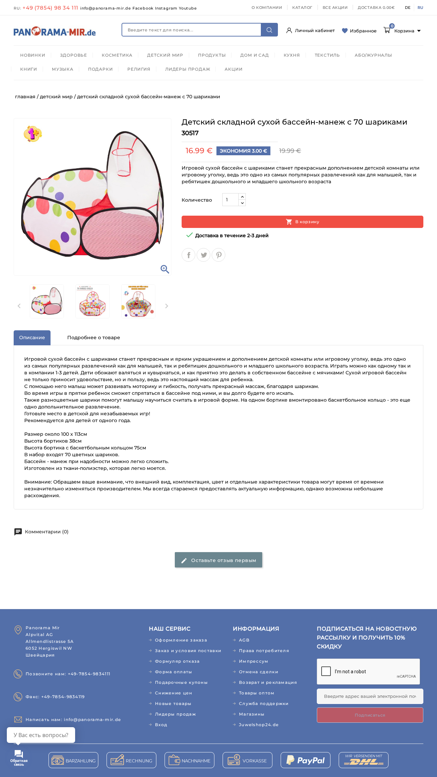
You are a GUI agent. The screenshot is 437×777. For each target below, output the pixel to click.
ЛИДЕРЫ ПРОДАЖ (187, 69)
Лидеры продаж (175, 714)
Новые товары (173, 703)
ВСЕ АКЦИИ (335, 7)
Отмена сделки (258, 671)
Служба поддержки (264, 703)
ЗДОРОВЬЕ (73, 55)
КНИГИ (28, 69)
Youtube (188, 8)
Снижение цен (174, 692)
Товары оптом (257, 692)
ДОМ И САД (254, 55)
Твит (203, 254)
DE (407, 7)
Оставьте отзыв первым (218, 560)
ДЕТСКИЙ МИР (165, 55)
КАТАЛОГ (302, 7)
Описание (32, 337)
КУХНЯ (292, 55)
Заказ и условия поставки (188, 650)
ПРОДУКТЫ (212, 55)
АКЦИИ (233, 69)
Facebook (143, 8)
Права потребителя (264, 650)
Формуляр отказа (177, 661)
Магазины (252, 714)
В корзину (303, 221)
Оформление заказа (181, 640)
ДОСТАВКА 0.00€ (376, 7)
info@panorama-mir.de (106, 8)
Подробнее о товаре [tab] (93, 337)
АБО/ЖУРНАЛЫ (373, 55)
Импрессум (254, 661)
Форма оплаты (174, 671)
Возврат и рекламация (268, 682)
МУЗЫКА (62, 69)
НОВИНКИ (32, 55)
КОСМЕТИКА (117, 55)
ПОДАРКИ (100, 69)
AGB (244, 640)
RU (420, 7)
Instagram (167, 8)
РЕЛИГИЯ (139, 69)
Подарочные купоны (181, 682)
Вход (161, 724)
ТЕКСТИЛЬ (327, 55)
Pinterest (218, 254)
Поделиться (188, 254)
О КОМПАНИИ (267, 7)
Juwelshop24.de (259, 724)
